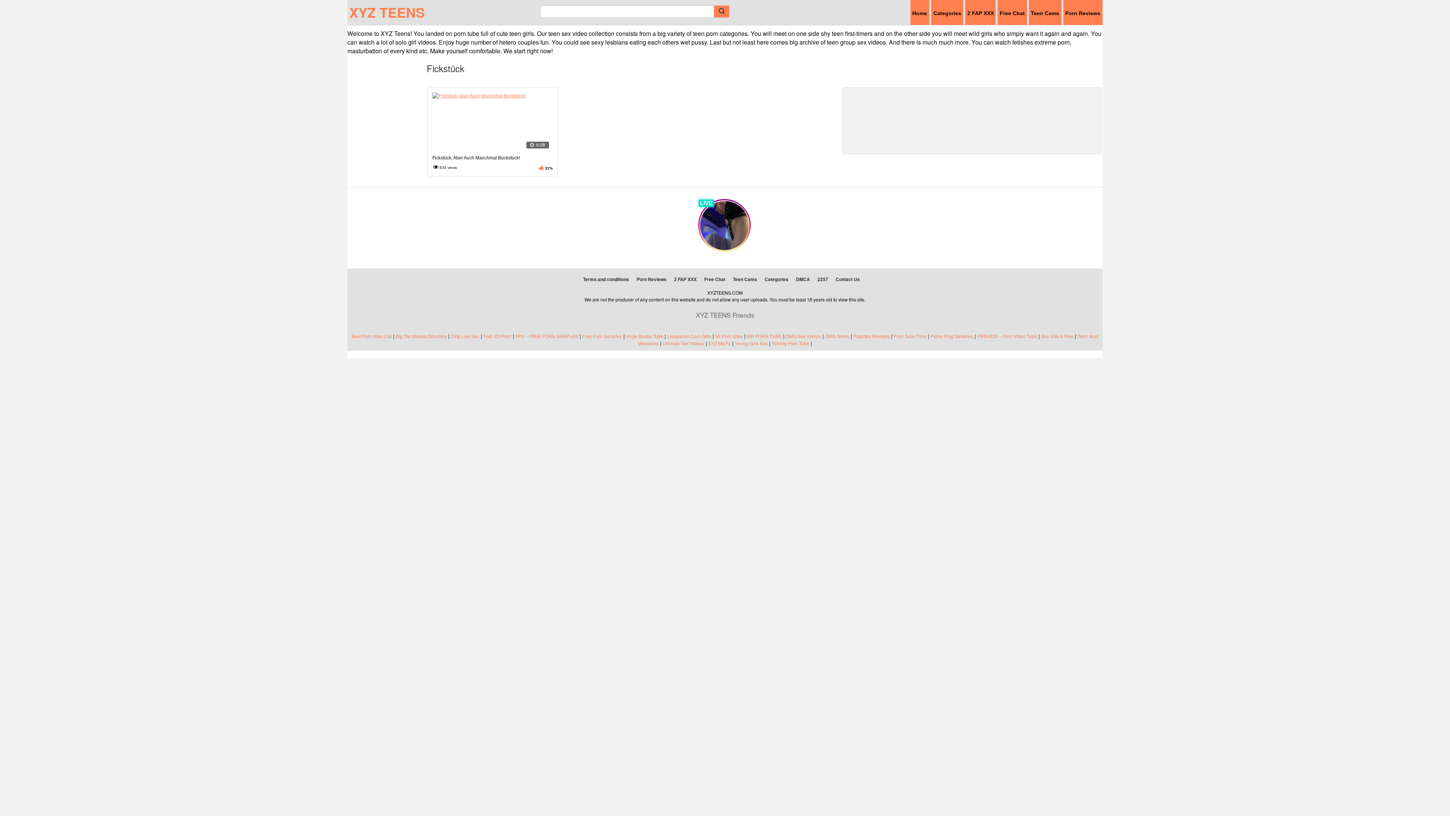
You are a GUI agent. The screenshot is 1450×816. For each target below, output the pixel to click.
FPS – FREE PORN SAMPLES (546, 336)
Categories (947, 13)
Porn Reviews (1082, 13)
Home (919, 13)
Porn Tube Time (910, 336)
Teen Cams (1045, 13)
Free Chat (1012, 13)
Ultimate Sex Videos (683, 343)
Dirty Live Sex (465, 336)
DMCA (803, 279)
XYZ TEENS (387, 12)
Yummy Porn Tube (790, 343)
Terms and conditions (606, 279)
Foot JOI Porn (497, 336)
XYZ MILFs (719, 343)
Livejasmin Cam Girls (689, 336)
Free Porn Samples (602, 336)
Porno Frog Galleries (951, 336)
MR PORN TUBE (764, 336)
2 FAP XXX (980, 13)
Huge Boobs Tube (644, 336)
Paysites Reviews (871, 336)
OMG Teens (837, 336)
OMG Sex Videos (803, 336)
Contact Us (848, 279)
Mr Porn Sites (729, 336)
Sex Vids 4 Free (1057, 336)
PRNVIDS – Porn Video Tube (1007, 336)
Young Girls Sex (751, 343)
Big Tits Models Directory (421, 336)
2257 (823, 279)
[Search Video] (721, 11)
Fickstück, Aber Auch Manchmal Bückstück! (476, 158)
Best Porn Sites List (372, 336)
